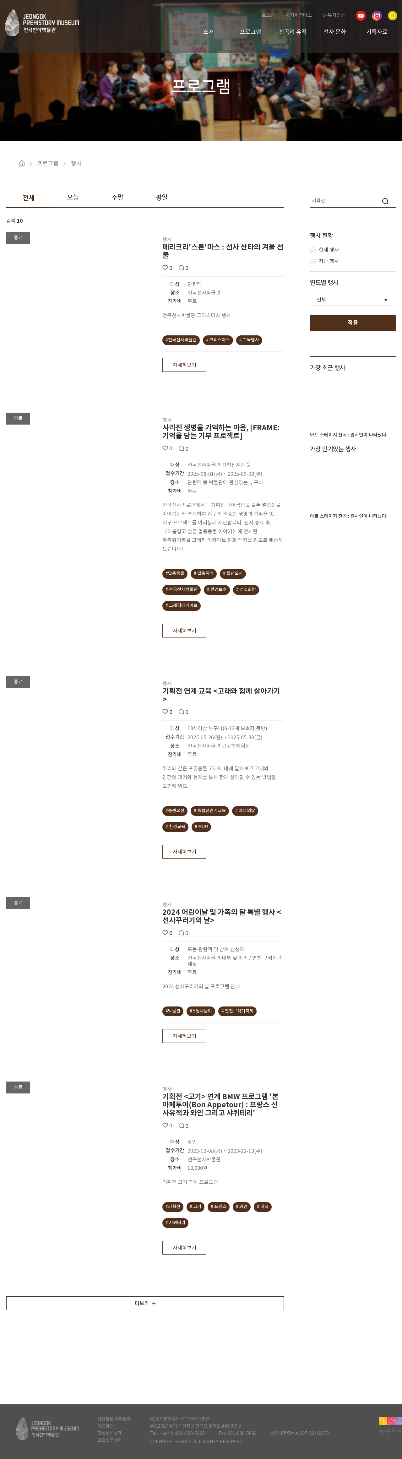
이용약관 (105, 1426)
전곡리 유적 (293, 32)
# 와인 (241, 1206)
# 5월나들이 (201, 1011)
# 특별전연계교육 (210, 810)
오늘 (73, 197)
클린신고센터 (109, 1440)
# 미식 (263, 1206)
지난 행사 (329, 261)
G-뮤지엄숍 (334, 15)
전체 (29, 198)
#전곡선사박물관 (181, 340)
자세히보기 (184, 365)
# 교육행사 (249, 340)
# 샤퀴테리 (175, 1222)
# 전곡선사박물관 (182, 589)
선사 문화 (334, 32)
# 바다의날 (245, 810)
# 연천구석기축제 (237, 1011)
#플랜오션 (175, 810)
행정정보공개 (109, 1433)
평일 (162, 197)
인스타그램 (377, 16)
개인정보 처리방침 (114, 1419)
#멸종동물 (175, 573)
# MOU (201, 826)
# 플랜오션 (233, 573)
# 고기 (195, 1206)
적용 (353, 323)
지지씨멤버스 (298, 15)
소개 (208, 32)
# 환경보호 (217, 589)
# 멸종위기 (204, 573)
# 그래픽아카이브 (182, 605)
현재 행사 (329, 250)
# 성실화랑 (246, 589)
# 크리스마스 (218, 340)
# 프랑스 (218, 1206)
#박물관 (173, 1011)
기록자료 (377, 32)
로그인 (268, 15)
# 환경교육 (175, 826)
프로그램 (250, 32)
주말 (117, 197)
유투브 (361, 16)
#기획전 (173, 1206)
